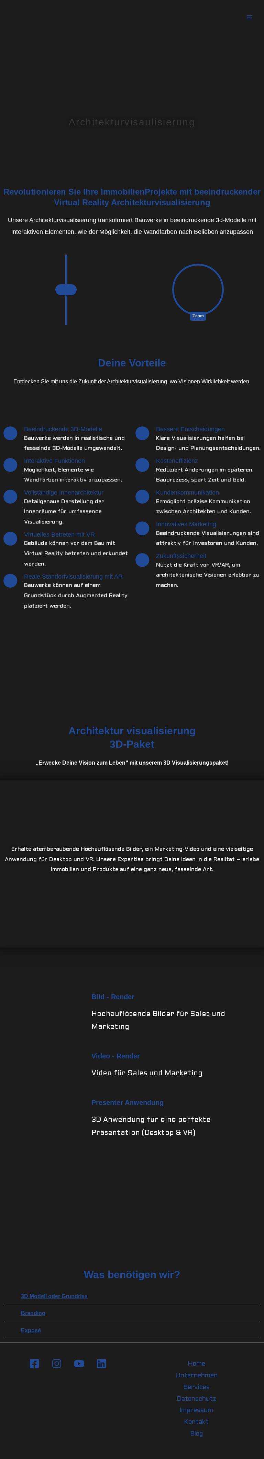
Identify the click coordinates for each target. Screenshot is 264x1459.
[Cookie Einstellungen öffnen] (15, 1450)
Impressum (196, 1411)
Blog (196, 1434)
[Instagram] (57, 1363)
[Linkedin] (101, 1363)
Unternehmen (196, 1376)
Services (196, 1387)
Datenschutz (196, 1399)
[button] (12, 665)
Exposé (31, 1330)
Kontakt (196, 1422)
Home (196, 1364)
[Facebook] (34, 1363)
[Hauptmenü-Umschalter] (249, 17)
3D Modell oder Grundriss (54, 1296)
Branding (33, 1313)
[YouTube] (79, 1363)
